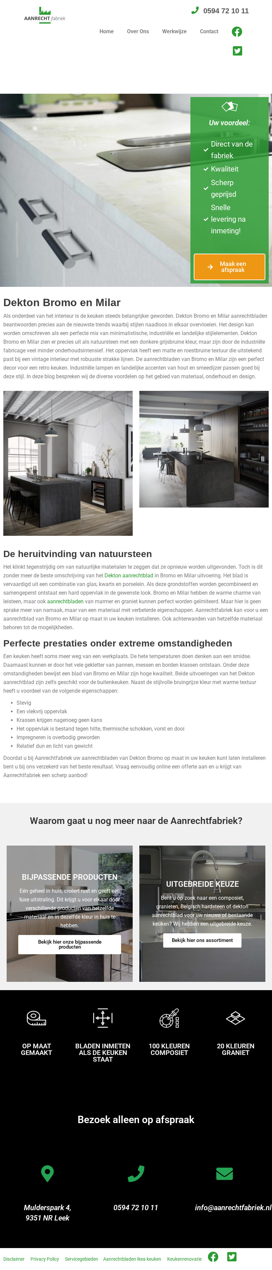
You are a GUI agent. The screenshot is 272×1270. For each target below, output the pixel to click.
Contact (209, 31)
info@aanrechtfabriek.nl (233, 1208)
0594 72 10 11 (135, 1208)
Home (107, 31)
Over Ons (138, 31)
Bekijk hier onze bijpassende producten (70, 944)
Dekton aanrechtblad (128, 575)
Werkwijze (174, 31)
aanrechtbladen (65, 601)
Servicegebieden (81, 1259)
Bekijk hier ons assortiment (202, 940)
